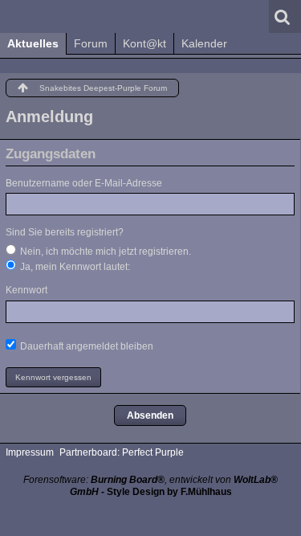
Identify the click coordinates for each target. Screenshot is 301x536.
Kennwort (26, 290)
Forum (91, 43)
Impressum (30, 452)
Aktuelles (33, 43)
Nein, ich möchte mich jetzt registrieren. (104, 251)
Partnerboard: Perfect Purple (121, 452)
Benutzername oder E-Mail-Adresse (84, 183)
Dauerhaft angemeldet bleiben (85, 346)
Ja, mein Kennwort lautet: (74, 266)
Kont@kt (144, 43)
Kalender (204, 43)
